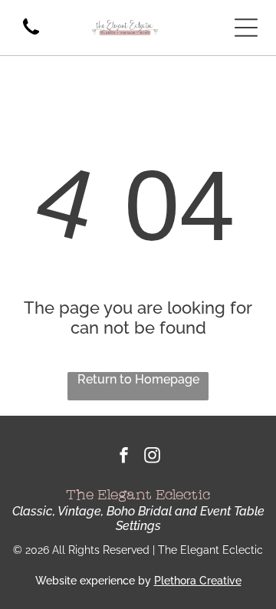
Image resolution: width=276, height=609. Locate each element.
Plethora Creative (198, 580)
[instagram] (152, 457)
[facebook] (124, 457)
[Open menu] (246, 27)
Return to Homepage (138, 379)
